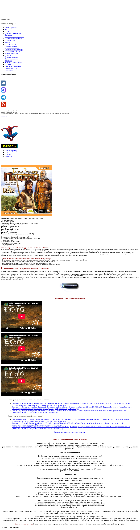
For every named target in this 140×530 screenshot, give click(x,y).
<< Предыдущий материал (61, 432)
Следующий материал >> (79, 432)
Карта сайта (4, 116)
